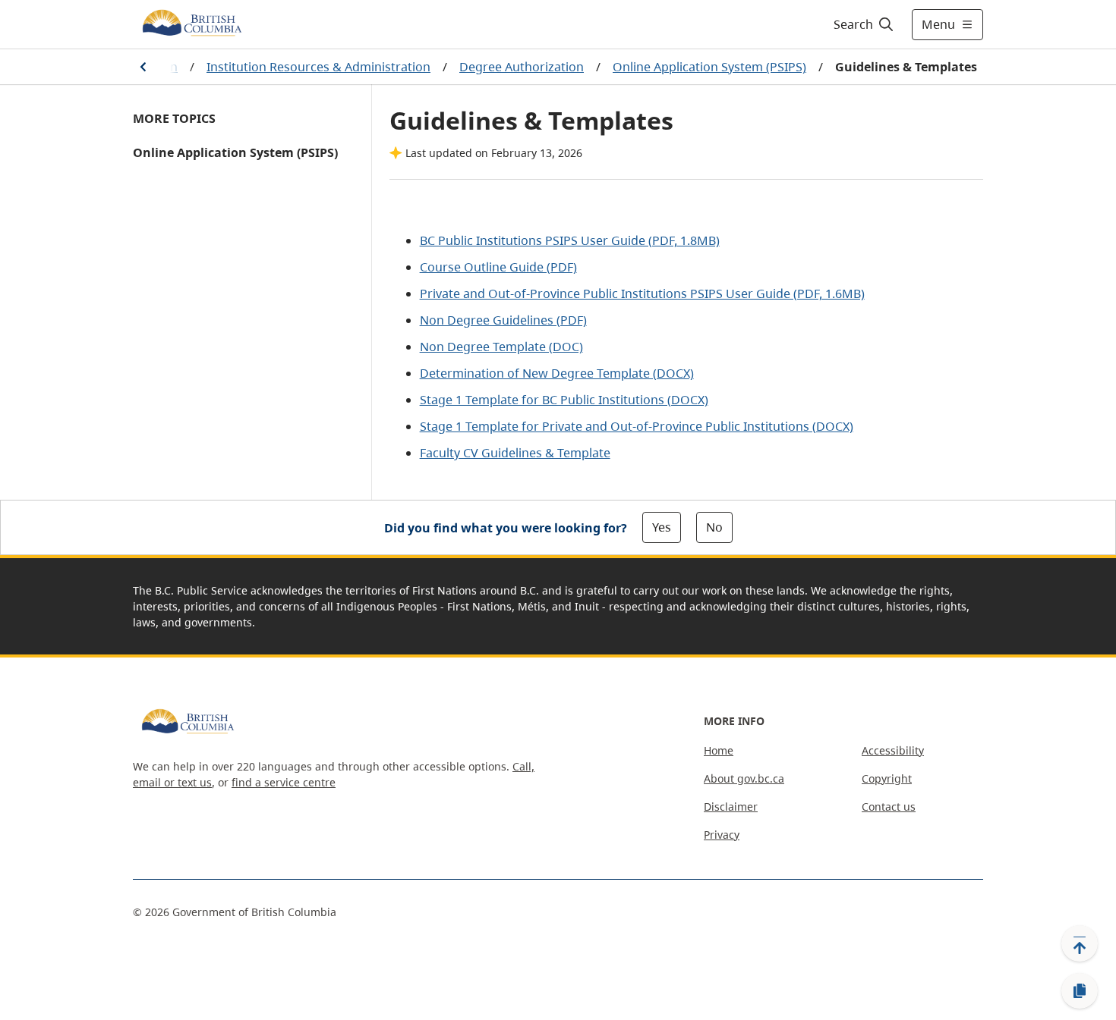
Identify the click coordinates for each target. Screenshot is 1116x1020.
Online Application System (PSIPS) (709, 66)
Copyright (887, 778)
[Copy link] (1079, 991)
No (714, 527)
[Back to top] (1079, 943)
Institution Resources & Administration (318, 66)
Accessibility (893, 750)
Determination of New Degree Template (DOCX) (557, 373)
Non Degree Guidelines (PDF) (503, 320)
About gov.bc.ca (744, 778)
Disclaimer (731, 806)
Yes (661, 527)
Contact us (889, 806)
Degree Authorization (521, 66)
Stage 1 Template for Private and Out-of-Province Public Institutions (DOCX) (636, 426)
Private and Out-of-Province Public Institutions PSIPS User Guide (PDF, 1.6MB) (642, 293)
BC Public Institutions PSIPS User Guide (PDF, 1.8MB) (570, 240)
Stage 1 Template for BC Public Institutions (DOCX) (564, 399)
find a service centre (284, 782)
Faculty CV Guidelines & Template (515, 452)
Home (718, 750)
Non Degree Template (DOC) (501, 346)
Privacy (721, 834)
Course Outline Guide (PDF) (498, 267)
